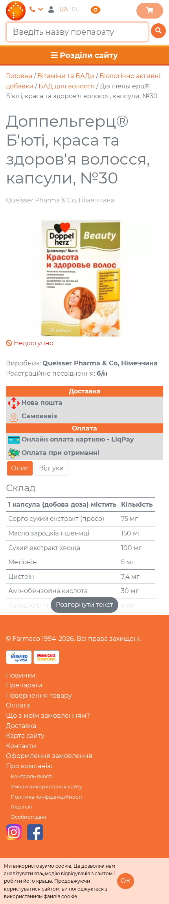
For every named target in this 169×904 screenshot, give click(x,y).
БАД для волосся (67, 86)
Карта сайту (25, 735)
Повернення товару (39, 695)
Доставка (21, 726)
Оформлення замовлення (49, 756)
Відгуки (51, 468)
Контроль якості (32, 776)
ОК (125, 881)
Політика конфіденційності (46, 797)
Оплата (18, 705)
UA (63, 9)
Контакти (21, 746)
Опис (20, 468)
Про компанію (29, 766)
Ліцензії (21, 807)
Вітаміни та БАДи (65, 76)
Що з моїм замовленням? (48, 715)
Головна (19, 76)
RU (76, 9)
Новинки (20, 675)
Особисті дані (28, 817)
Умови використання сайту (46, 787)
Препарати (24, 685)
